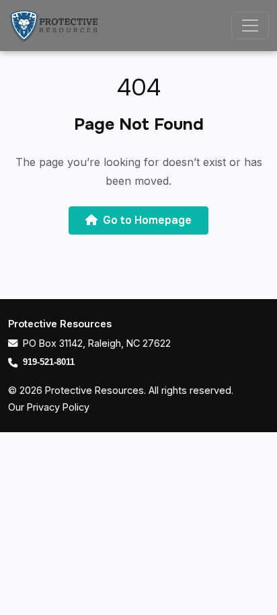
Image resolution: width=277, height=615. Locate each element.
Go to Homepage (147, 220)
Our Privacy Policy (48, 407)
